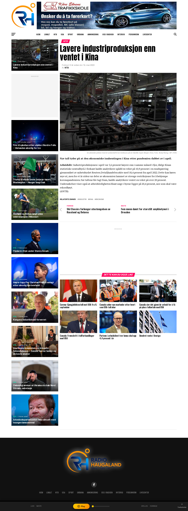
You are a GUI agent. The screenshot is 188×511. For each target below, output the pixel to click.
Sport (70, 34)
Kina (91, 199)
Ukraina (80, 34)
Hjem (38, 34)
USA (62, 34)
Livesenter (147, 34)
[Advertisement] (34, 97)
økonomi (100, 199)
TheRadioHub (182, 507)
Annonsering (93, 34)
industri (83, 199)
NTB (55, 34)
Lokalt (47, 34)
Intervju (121, 34)
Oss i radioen (108, 34)
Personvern (134, 34)
